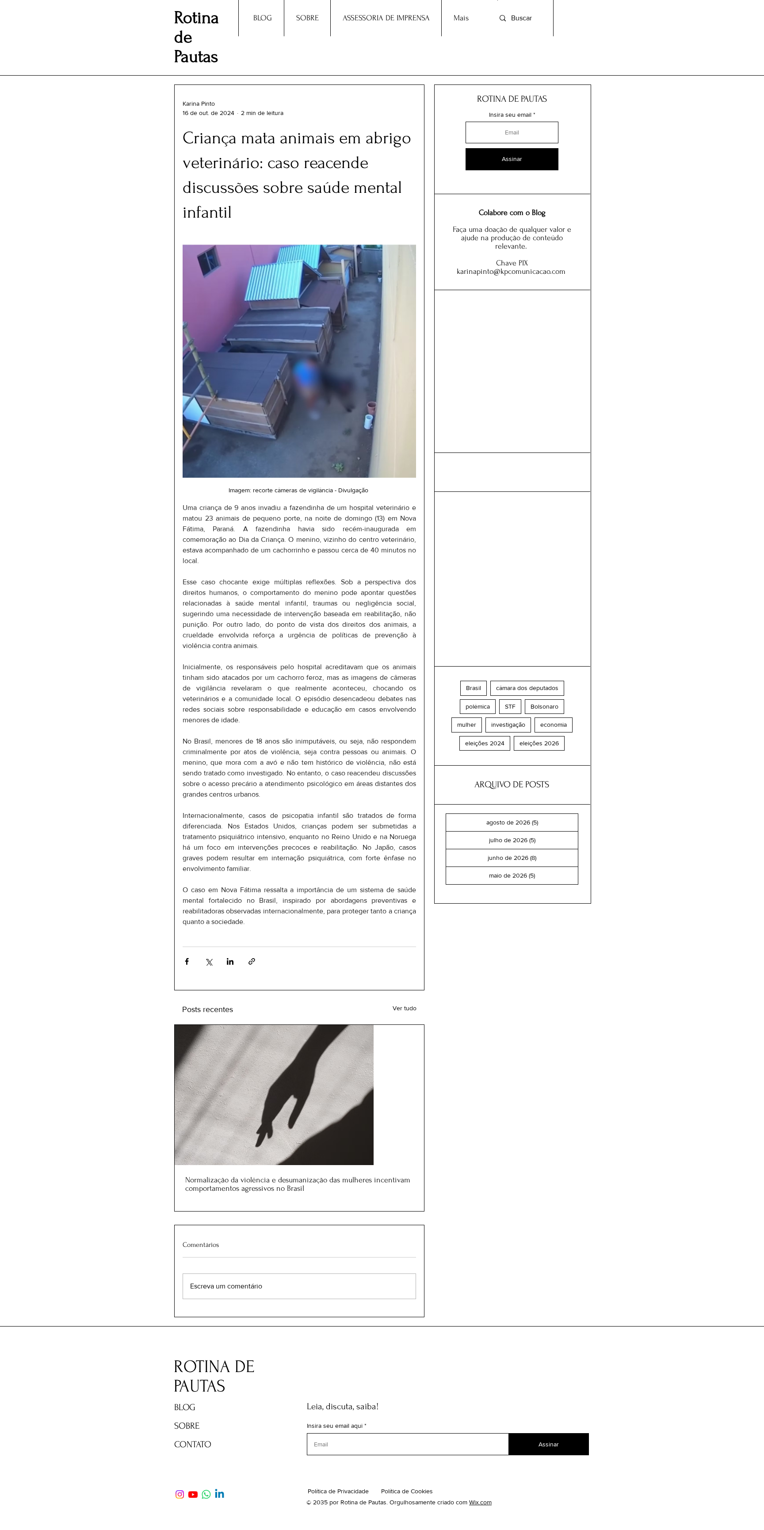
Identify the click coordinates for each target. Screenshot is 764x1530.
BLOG (184, 1407)
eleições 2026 (539, 743)
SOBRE (186, 1426)
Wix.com (480, 1502)
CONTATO (192, 1444)
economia (553, 724)
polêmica (478, 706)
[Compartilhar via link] (252, 961)
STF (510, 706)
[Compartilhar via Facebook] (187, 961)
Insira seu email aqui (335, 1426)
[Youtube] (193, 1494)
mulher (466, 724)
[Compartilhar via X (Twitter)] (208, 961)
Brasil (473, 687)
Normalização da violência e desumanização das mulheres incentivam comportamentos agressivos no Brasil (297, 1184)
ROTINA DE (216, 1367)
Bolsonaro (544, 706)
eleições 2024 (484, 743)
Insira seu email (510, 114)
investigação (508, 724)
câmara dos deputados (527, 687)
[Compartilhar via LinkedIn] (230, 961)
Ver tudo (404, 1008)
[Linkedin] (219, 1494)
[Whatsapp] (206, 1494)
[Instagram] (179, 1494)
